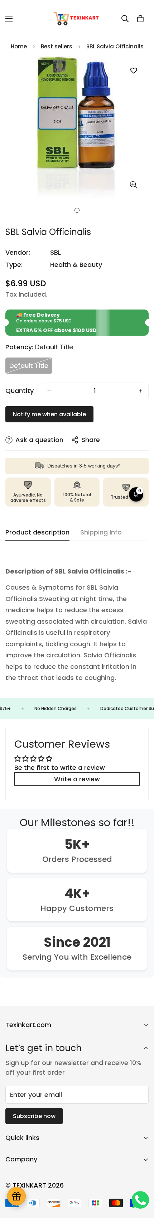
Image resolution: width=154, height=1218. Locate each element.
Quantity (19, 391)
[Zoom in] (133, 185)
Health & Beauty (76, 264)
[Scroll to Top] (141, 1180)
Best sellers (56, 46)
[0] (140, 18)
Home (19, 46)
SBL (55, 252)
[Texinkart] (77, 18)
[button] (136, 494)
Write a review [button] (77, 779)
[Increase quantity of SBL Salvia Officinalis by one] (140, 391)
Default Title (30, 367)
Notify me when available (49, 414)
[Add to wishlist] (133, 71)
